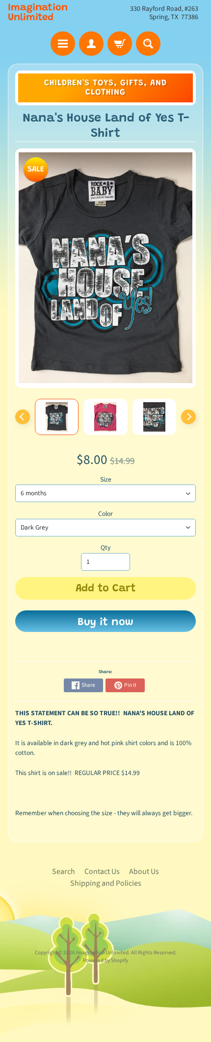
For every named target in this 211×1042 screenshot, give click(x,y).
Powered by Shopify (105, 960)
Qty (105, 547)
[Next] (188, 417)
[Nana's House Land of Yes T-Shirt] (57, 417)
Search (63, 871)
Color (105, 513)
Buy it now (105, 622)
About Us (144, 871)
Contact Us (102, 871)
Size (105, 479)
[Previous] (22, 417)
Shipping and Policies (105, 883)
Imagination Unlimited (38, 13)
